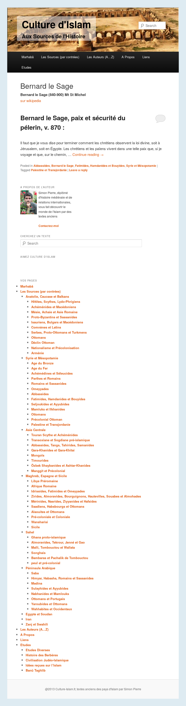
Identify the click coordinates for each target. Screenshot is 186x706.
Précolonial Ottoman (46, 419)
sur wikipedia (30, 100)
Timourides (39, 460)
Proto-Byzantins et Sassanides (54, 317)
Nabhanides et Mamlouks (50, 593)
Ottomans (38, 337)
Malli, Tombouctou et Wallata (53, 547)
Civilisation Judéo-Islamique (47, 660)
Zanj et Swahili (37, 624)
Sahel (30, 532)
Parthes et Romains (46, 378)
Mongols (37, 455)
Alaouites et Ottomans (47, 511)
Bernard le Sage (62, 165)
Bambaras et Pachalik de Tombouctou (59, 557)
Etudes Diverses (38, 650)
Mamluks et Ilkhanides (48, 409)
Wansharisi (39, 522)
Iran (28, 619)
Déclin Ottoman (42, 342)
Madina (36, 583)
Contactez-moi (49, 226)
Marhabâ (28, 57)
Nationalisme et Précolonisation (55, 347)
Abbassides (41, 165)
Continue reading (88, 154)
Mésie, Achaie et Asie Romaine (54, 312)
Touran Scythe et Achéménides (54, 435)
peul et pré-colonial (45, 563)
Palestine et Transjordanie (49, 170)
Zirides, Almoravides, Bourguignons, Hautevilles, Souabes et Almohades (86, 496)
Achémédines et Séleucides (52, 373)
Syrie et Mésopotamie (141, 165)
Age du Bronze (42, 363)
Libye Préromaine (44, 481)
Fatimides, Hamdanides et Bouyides (100, 165)
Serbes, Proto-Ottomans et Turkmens (59, 332)
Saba (35, 573)
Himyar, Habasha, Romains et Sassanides (62, 578)
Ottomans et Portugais (48, 598)
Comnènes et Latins (46, 327)
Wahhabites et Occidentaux (51, 609)
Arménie (37, 353)
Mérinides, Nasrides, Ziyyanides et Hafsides (64, 501)
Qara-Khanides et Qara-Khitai (53, 450)
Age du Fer (39, 368)
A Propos (128, 57)
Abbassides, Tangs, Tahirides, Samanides (62, 445)
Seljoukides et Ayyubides (50, 404)
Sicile (35, 527)
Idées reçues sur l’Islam (44, 665)
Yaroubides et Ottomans (49, 604)
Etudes (26, 67)
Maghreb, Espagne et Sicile (46, 475)
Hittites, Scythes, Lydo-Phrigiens (55, 301)
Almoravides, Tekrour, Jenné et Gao (58, 542)
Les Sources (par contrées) (60, 57)
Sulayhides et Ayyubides (49, 588)
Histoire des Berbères (42, 655)
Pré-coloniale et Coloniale (50, 516)
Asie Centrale (36, 429)
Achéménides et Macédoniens (53, 307)
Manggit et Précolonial (48, 470)
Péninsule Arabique (40, 568)
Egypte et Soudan (39, 614)
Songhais (38, 552)
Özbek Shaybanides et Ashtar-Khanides (60, 465)
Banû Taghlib (36, 670)
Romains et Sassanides (48, 383)
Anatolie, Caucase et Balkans (47, 296)
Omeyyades (40, 388)
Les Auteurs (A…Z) (100, 57)
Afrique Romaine (43, 486)
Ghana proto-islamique (48, 537)
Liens (146, 57)
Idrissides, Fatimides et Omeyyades (58, 491)
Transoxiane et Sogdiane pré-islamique (60, 440)
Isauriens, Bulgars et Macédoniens (57, 322)
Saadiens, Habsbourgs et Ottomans (57, 506)
